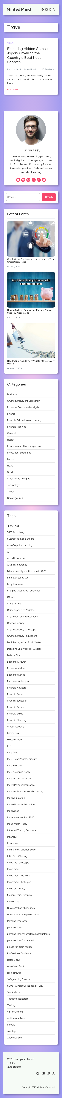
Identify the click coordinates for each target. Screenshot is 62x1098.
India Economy (15, 765)
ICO (9, 746)
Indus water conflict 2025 (20, 817)
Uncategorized (15, 498)
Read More (12, 89)
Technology (13, 485)
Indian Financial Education (21, 804)
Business (12, 394)
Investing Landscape (18, 862)
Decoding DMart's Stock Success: (24, 648)
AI (8, 551)
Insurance (12, 843)
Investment (13, 869)
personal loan (14, 927)
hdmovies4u (13, 733)
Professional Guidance (19, 953)
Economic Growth (16, 661)
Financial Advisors (16, 687)
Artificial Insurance (17, 564)
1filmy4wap (13, 525)
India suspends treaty (18, 772)
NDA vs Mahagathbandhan (21, 908)
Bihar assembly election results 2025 (26, 571)
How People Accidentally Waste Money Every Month (30, 362)
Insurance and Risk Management (24, 446)
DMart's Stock (14, 655)
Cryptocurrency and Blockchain (23, 400)
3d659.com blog (15, 532)
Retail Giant (13, 959)
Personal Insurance (17, 921)
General (11, 433)
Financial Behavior (16, 694)
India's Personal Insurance (21, 785)
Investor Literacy (16, 888)
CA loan (11, 597)
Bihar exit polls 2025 (18, 577)
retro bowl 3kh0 (15, 966)
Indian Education (16, 797)
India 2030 (12, 752)
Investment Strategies (19, 452)
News (10, 465)
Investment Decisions (18, 875)
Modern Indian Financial (19, 895)
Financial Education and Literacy (24, 420)
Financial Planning (16, 426)
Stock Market (14, 992)
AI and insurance (16, 558)
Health (10, 439)
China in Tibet (14, 603)
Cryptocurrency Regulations (22, 635)
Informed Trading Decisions (21, 830)
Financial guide (15, 713)
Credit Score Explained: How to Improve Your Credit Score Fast (30, 261)
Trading (11, 1005)
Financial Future (15, 707)
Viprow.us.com (15, 1011)
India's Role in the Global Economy (25, 791)
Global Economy (15, 726)
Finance (11, 413)
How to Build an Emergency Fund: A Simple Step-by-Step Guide (29, 311)
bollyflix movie (15, 584)
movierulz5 (13, 901)
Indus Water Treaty (17, 823)
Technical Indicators (17, 998)
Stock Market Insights (18, 478)
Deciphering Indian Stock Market (24, 642)
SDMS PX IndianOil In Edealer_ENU (25, 985)
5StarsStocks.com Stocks (20, 538)
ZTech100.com (15, 1037)
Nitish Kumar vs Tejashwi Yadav (23, 914)
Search (49, 197)
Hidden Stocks (14, 739)
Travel (10, 43)
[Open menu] (36, 9)
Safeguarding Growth (18, 979)
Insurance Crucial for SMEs (21, 849)
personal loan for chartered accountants (28, 933)
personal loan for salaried (20, 940)
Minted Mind (19, 9)
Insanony (12, 836)
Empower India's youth (19, 681)
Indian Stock (13, 810)
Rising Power (14, 972)
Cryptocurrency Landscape (21, 629)
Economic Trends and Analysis (23, 407)
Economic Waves (16, 674)
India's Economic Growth (20, 778)
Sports (10, 472)
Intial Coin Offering (17, 856)
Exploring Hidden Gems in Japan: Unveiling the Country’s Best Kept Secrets (28, 56)
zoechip (11, 1031)
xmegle (11, 1024)
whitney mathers (16, 1018)
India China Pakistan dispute (22, 759)
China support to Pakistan (20, 610)
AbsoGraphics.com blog (19, 545)
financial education (17, 700)
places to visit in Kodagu (20, 946)
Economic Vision (16, 668)
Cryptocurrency (15, 623)
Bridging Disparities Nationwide (23, 590)
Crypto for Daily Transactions (22, 616)
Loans (10, 459)
